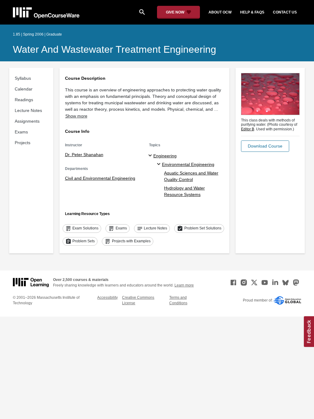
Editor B (247, 129)
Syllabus (23, 78)
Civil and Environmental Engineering (100, 178)
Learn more (184, 285)
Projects (22, 142)
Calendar (24, 88)
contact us (285, 12)
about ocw (220, 12)
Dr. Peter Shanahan (84, 154)
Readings (24, 99)
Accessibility (107, 297)
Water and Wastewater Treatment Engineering (114, 49)
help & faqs (252, 12)
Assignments (27, 121)
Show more (76, 115)
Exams (21, 131)
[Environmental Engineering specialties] (159, 164)
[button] (265, 146)
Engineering (165, 155)
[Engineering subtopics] (151, 156)
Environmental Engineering (188, 164)
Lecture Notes (28, 110)
